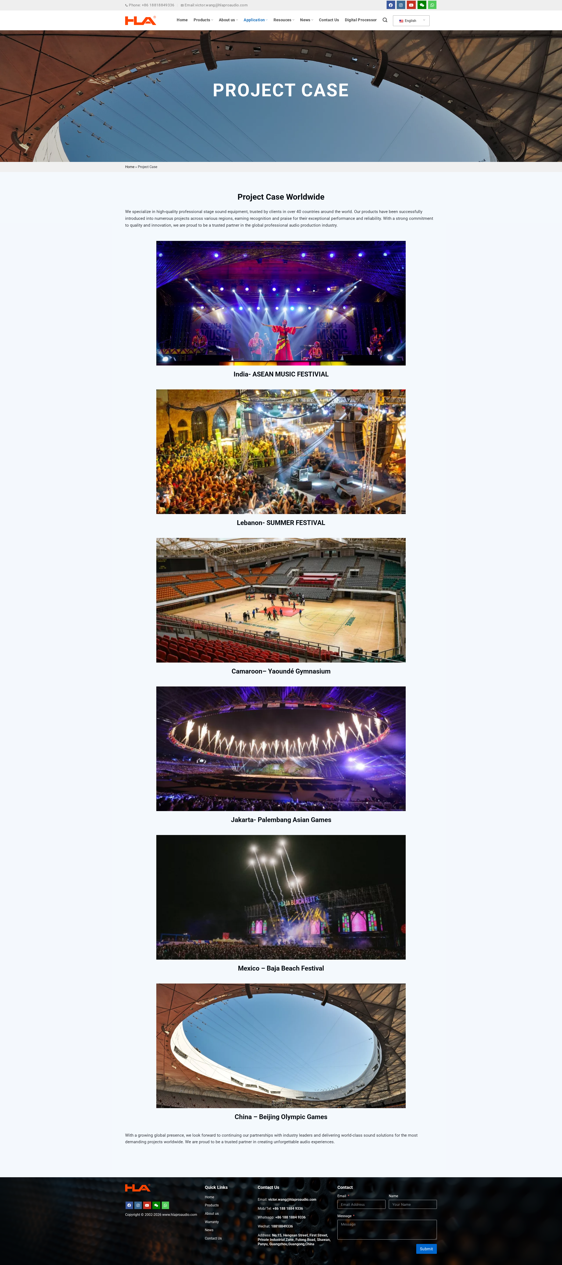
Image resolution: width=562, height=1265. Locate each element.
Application (254, 20)
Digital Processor (361, 20)
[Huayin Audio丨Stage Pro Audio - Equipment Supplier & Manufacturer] (140, 20)
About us (227, 20)
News (305, 20)
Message (344, 1216)
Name (393, 1196)
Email (341, 1196)
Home (182, 20)
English (410, 21)
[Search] (385, 20)
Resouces (283, 20)
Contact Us (329, 20)
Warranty (212, 1222)
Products (202, 20)
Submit (426, 1249)
